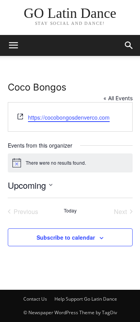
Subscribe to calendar (66, 237)
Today (70, 210)
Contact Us (35, 299)
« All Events (118, 98)
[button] (129, 45)
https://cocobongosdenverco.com (69, 117)
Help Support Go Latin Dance (85, 299)
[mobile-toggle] (13, 45)
